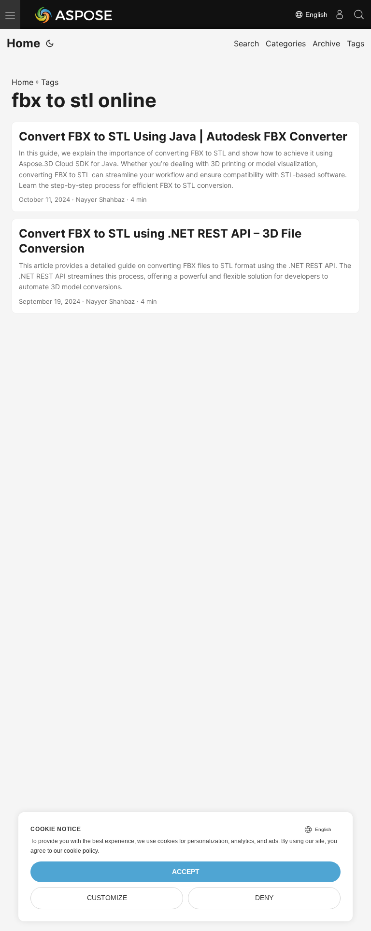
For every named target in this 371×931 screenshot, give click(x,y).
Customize (107, 898)
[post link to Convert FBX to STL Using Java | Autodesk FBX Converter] (185, 167)
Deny (264, 898)
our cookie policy (76, 850)
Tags (49, 82)
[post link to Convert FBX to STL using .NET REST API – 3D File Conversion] (185, 266)
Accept (186, 871)
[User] (339, 14)
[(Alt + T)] (50, 43)
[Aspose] (74, 14)
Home (23, 43)
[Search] (359, 14)
